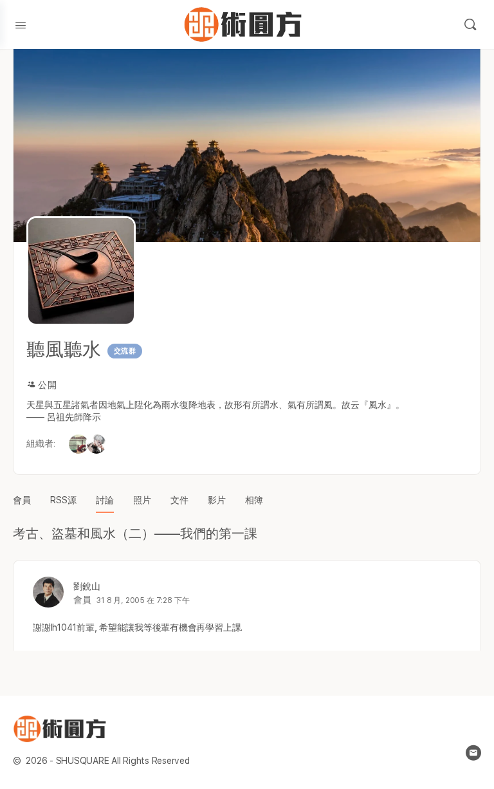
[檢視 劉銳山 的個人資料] (48, 592)
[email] (473, 753)
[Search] (470, 24)
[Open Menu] (20, 23)
